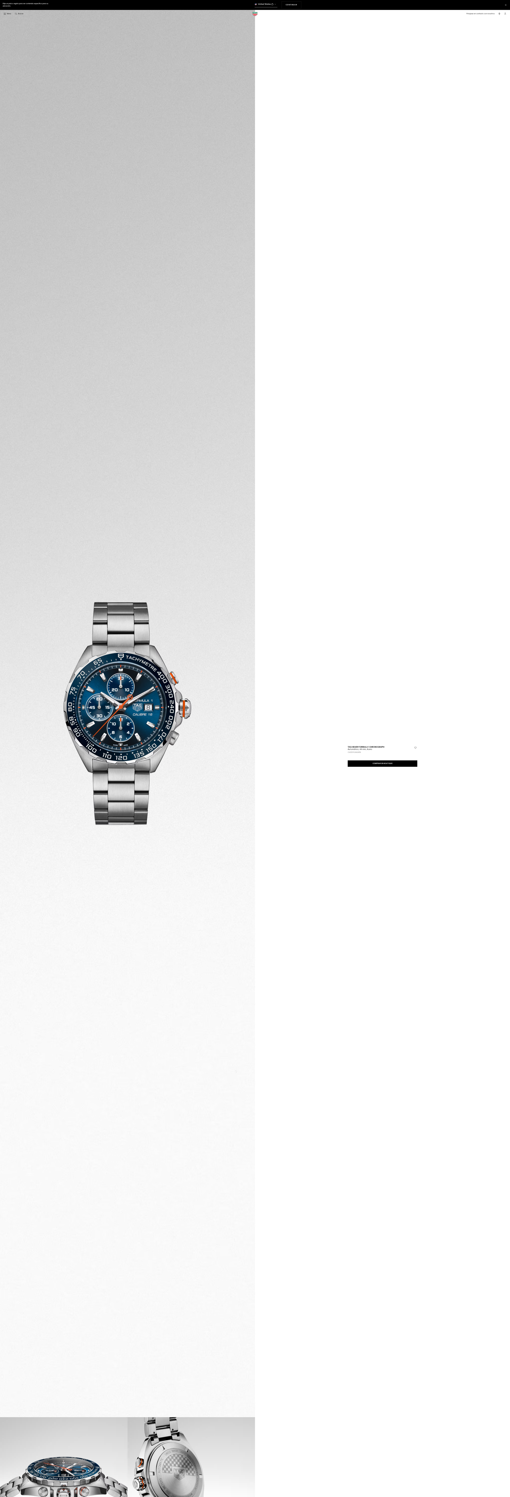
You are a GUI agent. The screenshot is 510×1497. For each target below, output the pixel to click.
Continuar (293, 5)
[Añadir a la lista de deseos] (415, 747)
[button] (505, 14)
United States (264, 4)
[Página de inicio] (255, 14)
